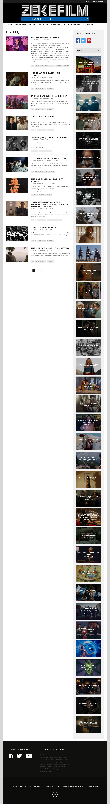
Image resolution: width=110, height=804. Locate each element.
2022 (33, 109)
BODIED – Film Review (43, 227)
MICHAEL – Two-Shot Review (88, 591)
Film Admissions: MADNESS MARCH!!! (88, 666)
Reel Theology (50, 219)
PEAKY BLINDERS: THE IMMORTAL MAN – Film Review (88, 610)
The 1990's (41, 150)
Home (9, 25)
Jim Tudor (34, 77)
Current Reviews (39, 65)
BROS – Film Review (42, 117)
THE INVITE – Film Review (88, 308)
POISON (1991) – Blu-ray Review (49, 138)
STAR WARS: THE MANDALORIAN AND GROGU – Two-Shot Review (89, 516)
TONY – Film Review (88, 120)
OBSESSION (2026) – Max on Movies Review (88, 534)
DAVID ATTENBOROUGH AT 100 (88, 553)
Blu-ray (33, 150)
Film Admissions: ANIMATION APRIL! (88, 572)
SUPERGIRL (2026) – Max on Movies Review (88, 365)
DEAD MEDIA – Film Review (89, 158)
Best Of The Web (72, 25)
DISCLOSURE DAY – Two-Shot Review (88, 421)
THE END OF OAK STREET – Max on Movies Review (88, 101)
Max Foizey (35, 40)
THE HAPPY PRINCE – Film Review (50, 248)
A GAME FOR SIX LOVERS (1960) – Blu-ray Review (88, 139)
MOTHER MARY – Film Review (88, 647)
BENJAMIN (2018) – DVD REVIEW (48, 158)
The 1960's (41, 194)
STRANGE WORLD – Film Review (49, 96)
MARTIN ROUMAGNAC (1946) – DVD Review (88, 82)
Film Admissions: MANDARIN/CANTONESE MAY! (88, 459)
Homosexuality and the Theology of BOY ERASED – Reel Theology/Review (50, 204)
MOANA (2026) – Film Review (88, 270)
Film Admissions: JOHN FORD (88, 346)
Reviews (33, 25)
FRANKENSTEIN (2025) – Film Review (88, 704)
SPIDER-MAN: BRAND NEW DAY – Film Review (88, 176)
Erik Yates (34, 208)
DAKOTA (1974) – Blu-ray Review (88, 440)
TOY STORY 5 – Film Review (88, 384)
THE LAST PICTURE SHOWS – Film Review (88, 63)
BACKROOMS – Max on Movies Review (88, 478)
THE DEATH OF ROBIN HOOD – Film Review (88, 402)
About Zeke (20, 25)
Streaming (58, 65)
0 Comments (66, 65)
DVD (46, 171)
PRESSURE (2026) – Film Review (88, 497)
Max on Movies (48, 65)
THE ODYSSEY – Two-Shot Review (88, 252)
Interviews (56, 25)
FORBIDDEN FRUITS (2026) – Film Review (88, 628)
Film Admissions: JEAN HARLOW (88, 214)
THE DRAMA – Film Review (88, 685)
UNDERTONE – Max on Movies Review (89, 723)
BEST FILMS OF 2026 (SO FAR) (88, 289)
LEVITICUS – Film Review (88, 327)
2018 (33, 171)
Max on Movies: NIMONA (45, 38)
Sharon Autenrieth (38, 160)
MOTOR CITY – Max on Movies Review (88, 233)
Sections (43, 25)
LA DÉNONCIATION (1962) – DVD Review (88, 195)
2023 (33, 65)
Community (88, 25)
